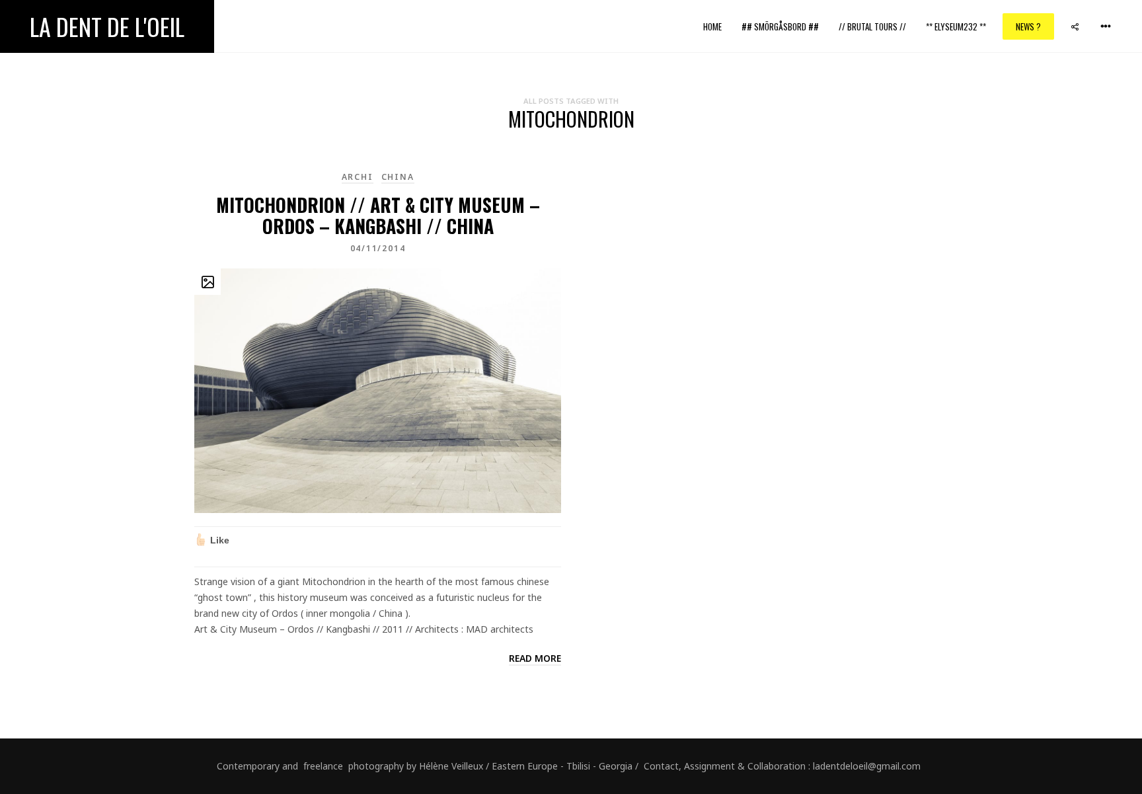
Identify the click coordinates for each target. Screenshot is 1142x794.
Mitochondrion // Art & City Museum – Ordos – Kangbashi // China (378, 215)
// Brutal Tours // (872, 26)
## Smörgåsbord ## (780, 26)
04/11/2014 (378, 248)
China (397, 176)
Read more (535, 658)
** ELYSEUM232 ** (956, 26)
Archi (357, 176)
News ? (1028, 26)
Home (712, 26)
